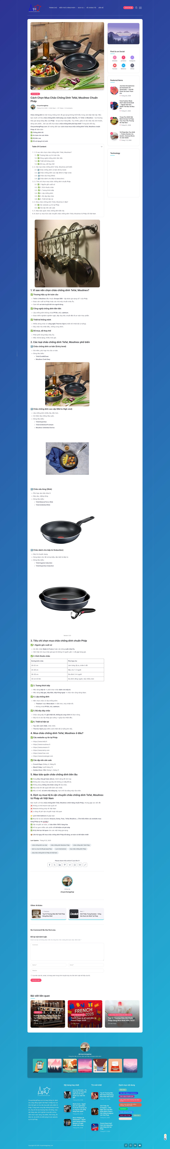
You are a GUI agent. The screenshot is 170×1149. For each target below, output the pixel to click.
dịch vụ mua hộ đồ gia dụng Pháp (42, 849)
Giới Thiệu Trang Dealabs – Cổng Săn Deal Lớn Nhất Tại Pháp (90, 915)
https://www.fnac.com (41, 753)
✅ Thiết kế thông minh (46, 161)
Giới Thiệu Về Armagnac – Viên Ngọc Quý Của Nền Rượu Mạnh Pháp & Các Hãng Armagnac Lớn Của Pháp (106, 1110)
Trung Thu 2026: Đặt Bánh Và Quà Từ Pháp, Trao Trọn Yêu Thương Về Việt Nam (127, 119)
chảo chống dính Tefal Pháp (81, 845)
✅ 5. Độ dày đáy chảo (46, 196)
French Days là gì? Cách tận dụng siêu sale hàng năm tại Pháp (106, 1126)
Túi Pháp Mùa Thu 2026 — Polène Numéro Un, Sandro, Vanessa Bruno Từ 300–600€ (127, 135)
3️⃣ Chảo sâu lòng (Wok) (46, 176)
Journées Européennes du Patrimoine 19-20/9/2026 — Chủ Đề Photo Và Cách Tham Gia (127, 89)
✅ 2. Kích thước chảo (46, 187)
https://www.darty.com (41, 750)
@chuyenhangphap (85, 1054)
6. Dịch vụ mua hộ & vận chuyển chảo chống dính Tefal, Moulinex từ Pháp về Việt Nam (65, 214)
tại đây (45, 821)
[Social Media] (114, 58)
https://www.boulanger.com (43, 756)
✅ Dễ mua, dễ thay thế (46, 164)
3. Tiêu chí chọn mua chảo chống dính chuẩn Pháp (52, 181)
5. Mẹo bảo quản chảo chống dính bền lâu (49, 211)
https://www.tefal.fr (40, 741)
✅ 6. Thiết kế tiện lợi (45, 199)
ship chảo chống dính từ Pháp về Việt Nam (44, 852)
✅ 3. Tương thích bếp (46, 190)
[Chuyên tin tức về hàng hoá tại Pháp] (35, 7)
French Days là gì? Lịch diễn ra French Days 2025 (83, 1019)
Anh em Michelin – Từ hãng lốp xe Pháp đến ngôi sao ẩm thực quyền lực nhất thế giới (122, 181)
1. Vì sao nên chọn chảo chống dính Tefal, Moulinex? (53, 152)
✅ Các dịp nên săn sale (46, 208)
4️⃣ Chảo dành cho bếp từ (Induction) (51, 178)
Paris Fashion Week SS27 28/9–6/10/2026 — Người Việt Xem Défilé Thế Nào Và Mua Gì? (127, 104)
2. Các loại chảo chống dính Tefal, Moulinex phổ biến (53, 167)
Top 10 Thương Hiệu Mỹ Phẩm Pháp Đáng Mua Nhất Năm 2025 (121, 1019)
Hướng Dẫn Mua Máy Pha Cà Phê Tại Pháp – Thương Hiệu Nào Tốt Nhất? (47, 1018)
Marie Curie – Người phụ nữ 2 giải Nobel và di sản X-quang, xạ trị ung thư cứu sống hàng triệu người (80, 1107)
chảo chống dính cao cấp (39, 845)
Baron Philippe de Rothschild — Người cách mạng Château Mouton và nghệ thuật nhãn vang (79, 1121)
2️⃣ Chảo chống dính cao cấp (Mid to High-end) (55, 173)
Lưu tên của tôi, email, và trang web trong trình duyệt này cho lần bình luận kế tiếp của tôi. (61, 975)
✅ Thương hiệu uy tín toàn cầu (48, 155)
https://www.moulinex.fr (41, 744)
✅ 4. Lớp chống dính (45, 193)
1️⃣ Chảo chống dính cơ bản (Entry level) (51, 170)
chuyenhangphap (42, 105)
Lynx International (61, 849)
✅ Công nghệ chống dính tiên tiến (50, 158)
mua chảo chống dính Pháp (78, 849)
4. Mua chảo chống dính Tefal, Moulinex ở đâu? (51, 202)
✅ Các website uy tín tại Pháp (48, 205)
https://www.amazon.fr (41, 747)
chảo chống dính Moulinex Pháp (60, 845)
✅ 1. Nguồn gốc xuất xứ (46, 184)
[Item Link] (114, 91)
